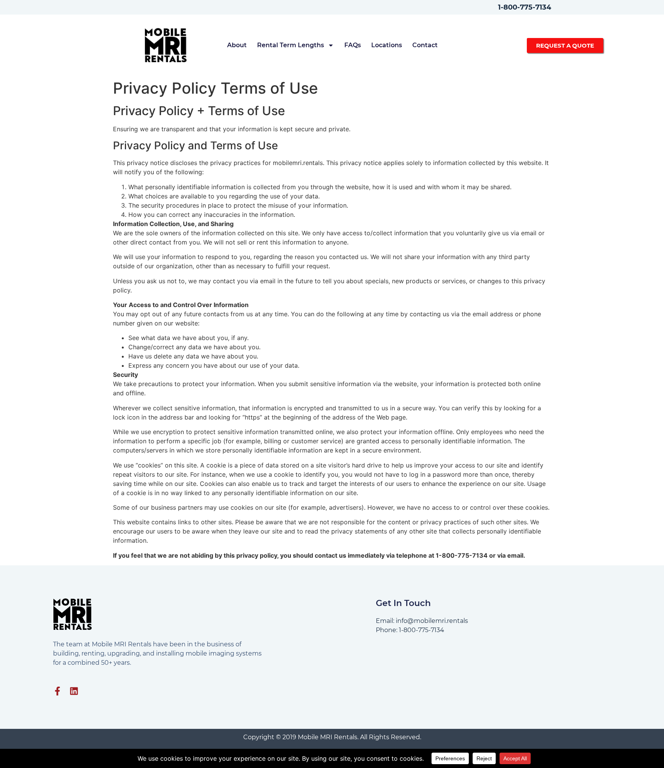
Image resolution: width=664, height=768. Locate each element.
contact (425, 45)
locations (386, 45)
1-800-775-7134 (524, 7)
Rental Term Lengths (290, 45)
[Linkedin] (74, 691)
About (237, 45)
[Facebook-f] (57, 691)
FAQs (352, 45)
